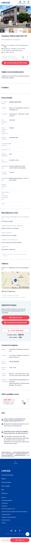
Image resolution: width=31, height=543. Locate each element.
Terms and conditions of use (8, 508)
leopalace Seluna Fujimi (15, 102)
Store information (6, 482)
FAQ (3, 489)
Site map (4, 522)
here (24, 436)
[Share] (23, 57)
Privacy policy (5, 503)
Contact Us (4, 493)
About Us (4, 497)
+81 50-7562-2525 (14, 361)
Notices (4, 478)
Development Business (7, 500)
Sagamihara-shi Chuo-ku (21, 453)
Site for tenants (6, 486)
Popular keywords (6, 520)
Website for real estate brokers (9, 517)
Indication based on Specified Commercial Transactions (14, 511)
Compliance (4, 506)
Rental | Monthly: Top (6, 452)
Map (5, 46)
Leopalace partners (6, 514)
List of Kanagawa (10, 453)
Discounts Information (7, 475)
